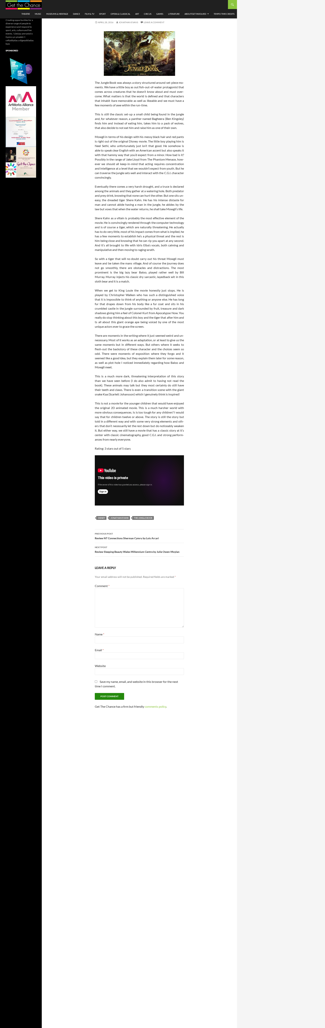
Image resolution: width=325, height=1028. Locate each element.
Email (99, 650)
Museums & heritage (57, 14)
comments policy (155, 706)
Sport (102, 14)
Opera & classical (120, 14)
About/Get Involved (195, 14)
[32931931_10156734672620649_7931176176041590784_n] (21, 131)
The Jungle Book (143, 518)
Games (159, 14)
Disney (101, 518)
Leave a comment (154, 22)
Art (137, 14)
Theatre (25, 14)
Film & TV (89, 14)
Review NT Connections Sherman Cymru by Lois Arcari (127, 536)
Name (99, 634)
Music (38, 14)
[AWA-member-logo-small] (21, 101)
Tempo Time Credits (224, 14)
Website (100, 666)
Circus (147, 14)
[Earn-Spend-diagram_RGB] (21, 70)
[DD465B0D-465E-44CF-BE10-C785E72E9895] (21, 162)
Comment (102, 586)
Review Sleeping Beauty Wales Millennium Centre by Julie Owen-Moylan (137, 549)
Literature (174, 14)
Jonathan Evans (128, 22)
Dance (76, 14)
